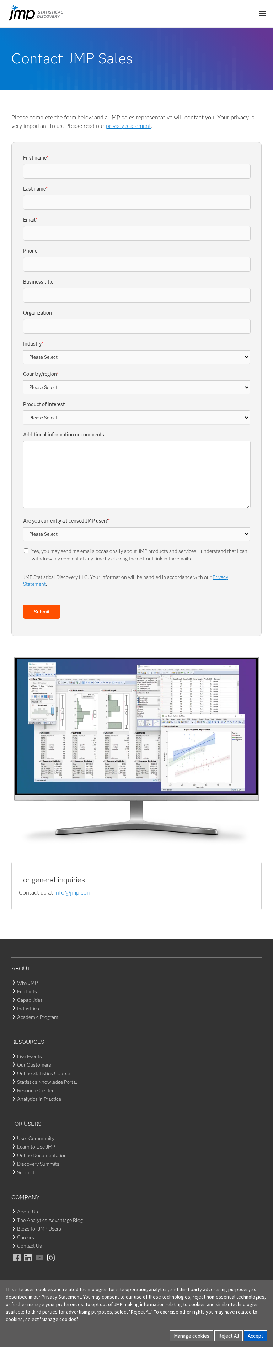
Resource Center (35, 1090)
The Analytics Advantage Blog (50, 1220)
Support (26, 1172)
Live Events (29, 1056)
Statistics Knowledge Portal (47, 1082)
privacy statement (128, 126)
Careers (25, 1237)
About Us (27, 1211)
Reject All (228, 1335)
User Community (35, 1138)
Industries (28, 1008)
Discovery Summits (38, 1164)
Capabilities (30, 1000)
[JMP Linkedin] (28, 1262)
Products (27, 991)
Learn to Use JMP (36, 1147)
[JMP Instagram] (51, 1262)
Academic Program (37, 1017)
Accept (255, 1335)
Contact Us (29, 1246)
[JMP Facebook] (17, 1262)
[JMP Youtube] (40, 1262)
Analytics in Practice (39, 1099)
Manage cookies (191, 1335)
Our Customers (34, 1065)
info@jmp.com (72, 892)
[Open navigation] (262, 13)
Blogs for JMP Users (39, 1229)
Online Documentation (42, 1155)
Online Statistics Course (43, 1073)
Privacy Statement (61, 1297)
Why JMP (27, 983)
